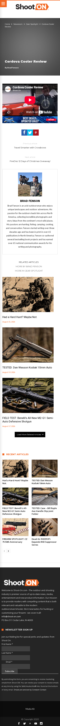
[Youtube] (35, 723)
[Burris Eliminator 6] (30, 117)
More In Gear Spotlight (29, 270)
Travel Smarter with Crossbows (30, 145)
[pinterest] (36, 133)
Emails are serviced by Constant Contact (30, 690)
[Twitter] (24, 723)
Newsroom (18, 24)
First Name (7, 644)
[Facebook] (18, 723)
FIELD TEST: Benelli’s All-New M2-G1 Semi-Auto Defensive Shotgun (28, 419)
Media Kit (30, 709)
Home (7, 24)
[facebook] (24, 133)
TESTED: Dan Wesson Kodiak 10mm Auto (27, 367)
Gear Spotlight (32, 24)
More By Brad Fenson (29, 266)
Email (7, 662)
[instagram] (41, 723)
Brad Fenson (13, 67)
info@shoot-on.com (11, 616)
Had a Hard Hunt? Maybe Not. (19, 317)
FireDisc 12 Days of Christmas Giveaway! (30, 159)
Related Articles (29, 262)
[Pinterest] (30, 723)
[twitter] (30, 133)
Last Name (7, 653)
